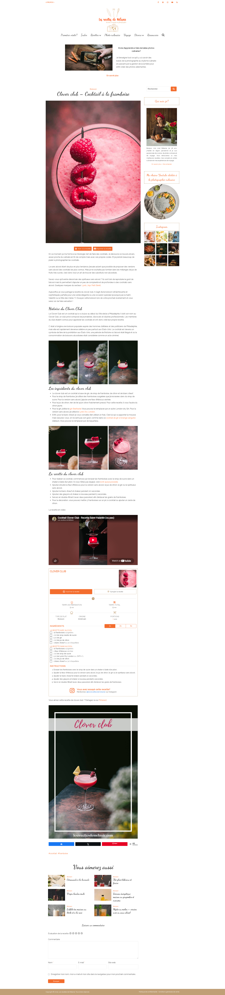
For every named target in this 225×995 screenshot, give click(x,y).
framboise (63, 853)
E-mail (81, 962)
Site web (112, 962)
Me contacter (167, 164)
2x (121, 626)
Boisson (93, 89)
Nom (50, 962)
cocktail (53, 853)
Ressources (152, 35)
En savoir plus (112, 75)
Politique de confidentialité (148, 992)
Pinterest (103, 700)
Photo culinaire (112, 35)
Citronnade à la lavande (78, 879)
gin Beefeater (75, 409)
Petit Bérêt (96, 285)
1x (110, 626)
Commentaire (54, 939)
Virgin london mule (76, 893)
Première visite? (69, 35)
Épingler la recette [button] (116, 592)
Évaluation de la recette (58, 933)
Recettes (95, 35)
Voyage (127, 35)
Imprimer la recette (103, 249)
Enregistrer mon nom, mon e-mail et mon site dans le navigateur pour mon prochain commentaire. (93, 974)
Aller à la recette (84, 249)
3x (131, 626)
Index (84, 35)
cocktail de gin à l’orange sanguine (120, 418)
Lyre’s (84, 285)
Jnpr (89, 285)
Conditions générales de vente (168, 992)
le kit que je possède (109, 482)
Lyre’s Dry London (87, 412)
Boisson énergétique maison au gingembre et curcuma (123, 897)
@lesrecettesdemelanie (95, 692)
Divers (137, 35)
